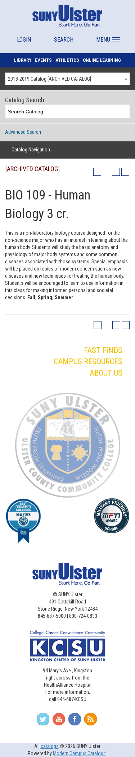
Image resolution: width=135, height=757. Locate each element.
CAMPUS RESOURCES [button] (88, 361)
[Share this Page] (107, 172)
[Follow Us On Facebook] (74, 721)
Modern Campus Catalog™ (79, 753)
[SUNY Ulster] (67, 15)
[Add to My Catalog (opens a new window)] (97, 172)
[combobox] (67, 78)
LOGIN (24, 39)
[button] (107, 36)
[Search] (123, 112)
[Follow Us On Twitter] (43, 721)
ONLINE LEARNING (102, 60)
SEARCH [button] (63, 39)
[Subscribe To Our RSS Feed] (90, 721)
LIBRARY (22, 60)
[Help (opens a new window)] (125, 172)
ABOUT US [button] (106, 372)
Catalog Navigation (31, 149)
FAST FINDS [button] (103, 350)
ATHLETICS (67, 60)
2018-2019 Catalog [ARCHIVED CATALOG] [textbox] (49, 79)
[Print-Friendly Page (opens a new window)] (116, 172)
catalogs (50, 746)
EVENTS (43, 60)
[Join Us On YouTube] (58, 721)
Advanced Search (23, 132)
